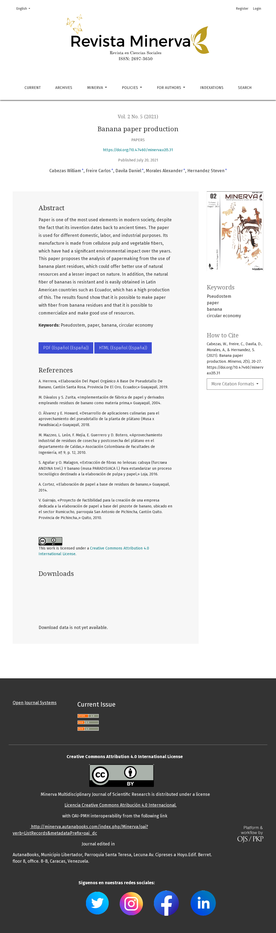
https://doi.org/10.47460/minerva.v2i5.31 (138, 150)
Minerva (95, 87)
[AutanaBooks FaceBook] (166, 902)
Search (244, 87)
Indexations (211, 87)
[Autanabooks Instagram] (131, 902)
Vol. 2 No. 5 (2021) (138, 116)
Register (242, 9)
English (25, 8)
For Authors (169, 87)
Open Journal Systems (35, 702)
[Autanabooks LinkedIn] (203, 902)
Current (33, 87)
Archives (63, 87)
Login (257, 9)
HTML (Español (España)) (123, 347)
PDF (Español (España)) (66, 347)
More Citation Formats (233, 383)
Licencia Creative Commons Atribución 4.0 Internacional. (120, 805)
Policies (130, 87)
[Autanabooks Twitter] (97, 902)
